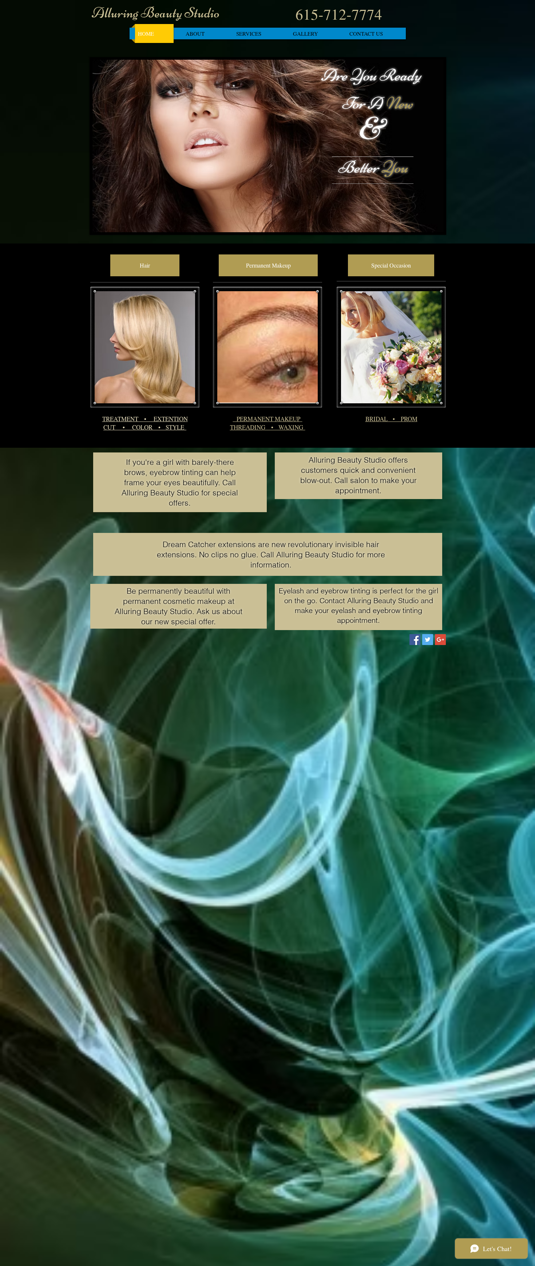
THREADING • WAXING (267, 427)
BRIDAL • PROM (391, 419)
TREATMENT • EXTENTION (145, 419)
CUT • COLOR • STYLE (144, 427)
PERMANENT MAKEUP (267, 419)
